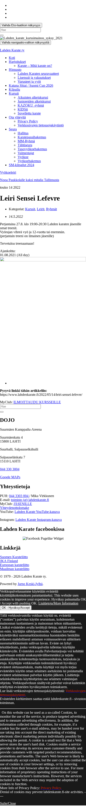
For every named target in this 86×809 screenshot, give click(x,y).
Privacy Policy (28, 121)
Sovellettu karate (29, 113)
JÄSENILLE (22, 504)
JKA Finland (9, 561)
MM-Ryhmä (26, 141)
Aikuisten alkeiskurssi (33, 97)
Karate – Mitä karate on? (35, 66)
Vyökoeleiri (8, 172)
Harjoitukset (17, 62)
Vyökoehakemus (29, 161)
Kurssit (14, 93)
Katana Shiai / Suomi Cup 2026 (31, 85)
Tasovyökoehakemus (32, 149)
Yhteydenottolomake (14, 508)
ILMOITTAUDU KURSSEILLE (37, 402)
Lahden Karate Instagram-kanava (38, 520)
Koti (12, 58)
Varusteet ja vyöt (29, 81)
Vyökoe (23, 157)
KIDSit (23, 109)
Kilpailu (14, 89)
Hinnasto (15, 69)
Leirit (40, 209)
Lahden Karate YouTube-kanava (37, 512)
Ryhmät (51, 209)
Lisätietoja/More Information (58, 603)
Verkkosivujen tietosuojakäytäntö (41, 125)
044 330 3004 (9, 469)
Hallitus (23, 133)
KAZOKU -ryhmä (31, 105)
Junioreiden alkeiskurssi (34, 101)
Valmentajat (26, 153)
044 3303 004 (19, 496)
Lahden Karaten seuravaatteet (38, 73)
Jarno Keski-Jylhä (30, 584)
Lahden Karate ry (12, 50)
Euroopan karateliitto (14, 565)
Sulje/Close (8, 803)
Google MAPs (10, 477)
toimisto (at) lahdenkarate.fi (30, 500)
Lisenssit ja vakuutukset (34, 77)
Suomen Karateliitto (14, 557)
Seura (13, 129)
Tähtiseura (25, 145)
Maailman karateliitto (14, 569)
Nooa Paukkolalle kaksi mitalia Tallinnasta (29, 180)
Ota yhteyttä (17, 117)
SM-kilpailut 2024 (21, 165)
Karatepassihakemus (32, 137)
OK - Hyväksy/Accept (16, 607)
